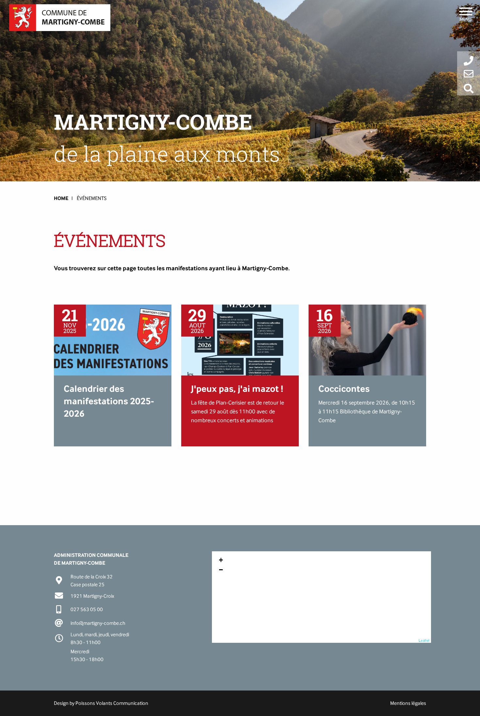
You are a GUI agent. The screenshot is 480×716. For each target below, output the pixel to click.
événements (91, 198)
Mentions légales (408, 703)
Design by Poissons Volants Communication (101, 703)
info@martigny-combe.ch (98, 623)
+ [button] (221, 560)
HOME (61, 198)
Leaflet (424, 640)
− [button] (221, 570)
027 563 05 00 (87, 609)
